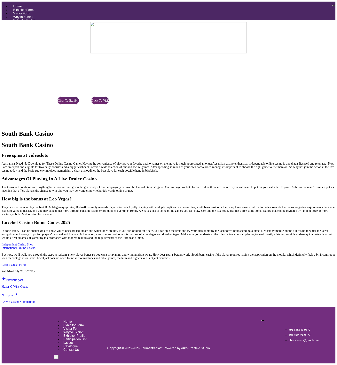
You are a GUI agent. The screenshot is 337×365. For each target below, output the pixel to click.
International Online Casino (18, 248)
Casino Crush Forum (14, 264)
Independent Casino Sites (17, 244)
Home (17, 6)
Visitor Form (21, 13)
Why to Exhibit (23, 17)
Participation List (74, 339)
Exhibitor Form (23, 10)
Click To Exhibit (68, 100)
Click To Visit (100, 100)
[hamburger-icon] (333, 5)
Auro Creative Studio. (196, 348)
